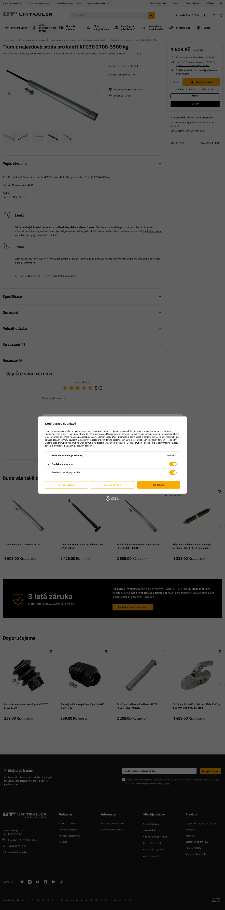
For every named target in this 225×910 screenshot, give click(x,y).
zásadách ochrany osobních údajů (94, 437)
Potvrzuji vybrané (66, 484)
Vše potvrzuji (159, 484)
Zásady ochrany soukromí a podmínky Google (75, 440)
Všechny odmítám (112, 484)
